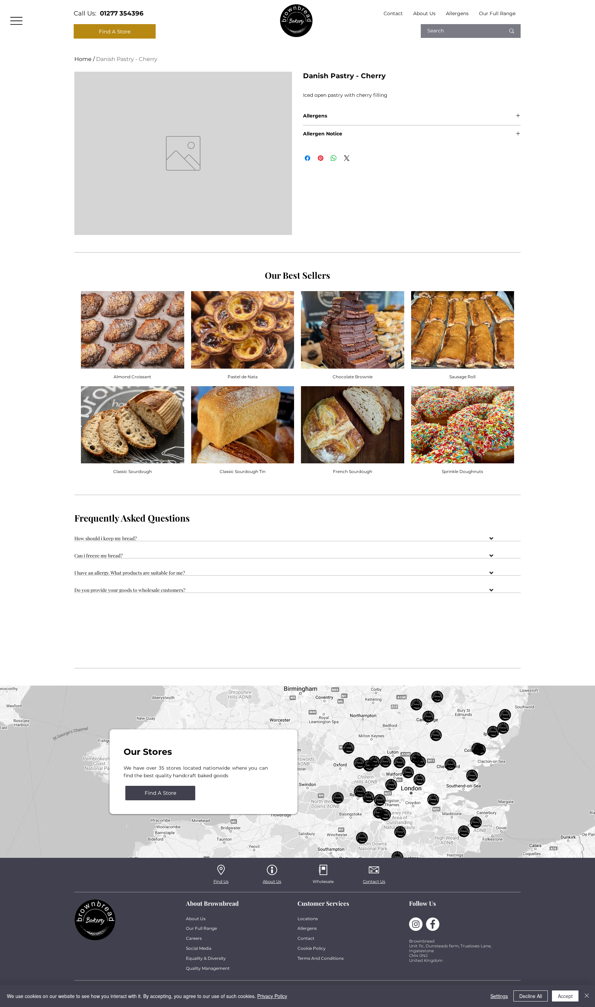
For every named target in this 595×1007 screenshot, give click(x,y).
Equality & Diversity (206, 958)
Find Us (221, 881)
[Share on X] (347, 158)
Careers (194, 938)
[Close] (587, 995)
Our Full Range (201, 928)
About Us (272, 881)
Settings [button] (499, 996)
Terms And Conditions (321, 958)
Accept (565, 996)
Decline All (530, 996)
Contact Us (374, 881)
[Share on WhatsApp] (334, 158)
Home (83, 59)
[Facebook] (432, 924)
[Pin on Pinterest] (320, 158)
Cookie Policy (312, 948)
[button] (297, 539)
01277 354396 (122, 13)
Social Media (198, 948)
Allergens (307, 928)
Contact (306, 938)
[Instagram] (415, 924)
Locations (308, 918)
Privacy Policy (272, 996)
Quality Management (208, 968)
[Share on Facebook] (307, 158)
